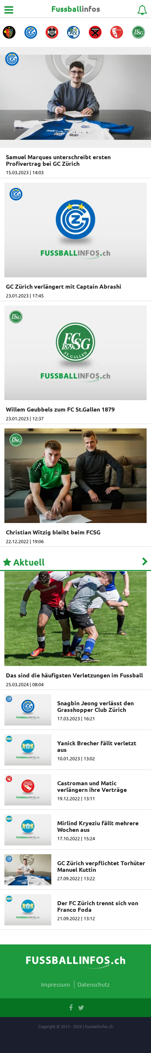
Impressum (55, 984)
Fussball (75, 9)
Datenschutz (93, 984)
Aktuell (28, 562)
